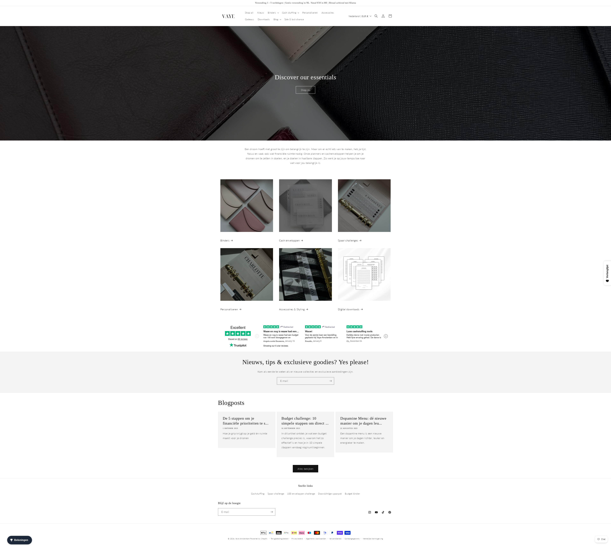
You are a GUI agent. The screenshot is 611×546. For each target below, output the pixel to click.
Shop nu (305, 89)
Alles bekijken (305, 468)
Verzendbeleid (335, 539)
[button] (273, 12)
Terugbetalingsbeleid (279, 539)
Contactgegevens (352, 539)
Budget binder (352, 493)
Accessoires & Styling (292, 309)
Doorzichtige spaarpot (330, 493)
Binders (224, 240)
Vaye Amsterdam (242, 539)
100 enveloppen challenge (301, 493)
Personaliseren (229, 309)
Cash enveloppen (289, 240)
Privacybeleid (297, 539)
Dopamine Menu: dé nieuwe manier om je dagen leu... (363, 420)
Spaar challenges (348, 240)
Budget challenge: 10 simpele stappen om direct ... (305, 420)
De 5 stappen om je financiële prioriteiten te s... (246, 420)
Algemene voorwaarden (316, 539)
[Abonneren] (330, 381)
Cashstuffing (257, 493)
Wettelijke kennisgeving (373, 539)
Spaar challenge (276, 493)
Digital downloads (348, 309)
